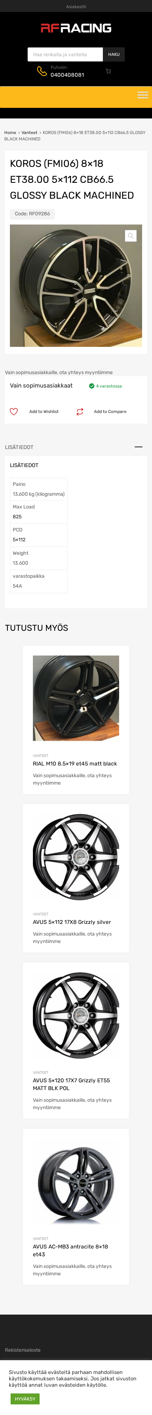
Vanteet (29, 132)
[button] (131, 236)
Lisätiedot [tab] (19, 447)
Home (10, 132)
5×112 (19, 540)
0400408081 (67, 75)
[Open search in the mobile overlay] (76, 54)
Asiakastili (76, 6)
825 (17, 517)
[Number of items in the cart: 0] (108, 71)
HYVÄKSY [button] (25, 1399)
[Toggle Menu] (142, 97)
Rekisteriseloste (23, 1350)
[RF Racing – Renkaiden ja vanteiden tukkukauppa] (76, 32)
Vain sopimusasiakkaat (41, 385)
